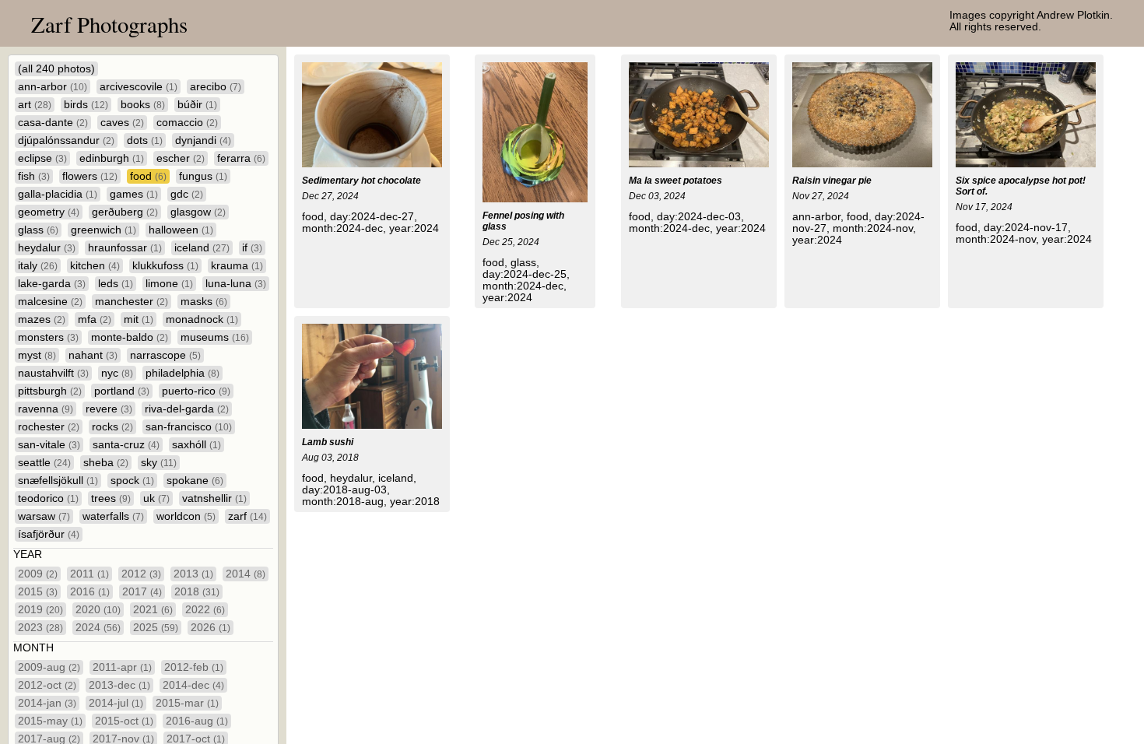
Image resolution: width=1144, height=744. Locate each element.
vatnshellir (214, 498)
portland (121, 391)
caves (122, 122)
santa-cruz (126, 445)
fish (34, 176)
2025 (155, 627)
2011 (89, 574)
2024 (98, 627)
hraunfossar (125, 248)
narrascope (165, 355)
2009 (38, 574)
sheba (105, 463)
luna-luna (235, 284)
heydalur (46, 248)
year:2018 (415, 501)
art (34, 105)
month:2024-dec (342, 228)
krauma (237, 266)
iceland (202, 248)
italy (38, 266)
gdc (186, 194)
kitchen (95, 266)
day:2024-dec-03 (699, 217)
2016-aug (197, 721)
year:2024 (414, 228)
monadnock (202, 319)
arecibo (215, 87)
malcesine (50, 301)
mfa (94, 319)
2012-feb (193, 667)
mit (138, 319)
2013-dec (119, 685)
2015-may (50, 721)
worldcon (186, 516)
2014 (245, 574)
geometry (48, 212)
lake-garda (52, 284)
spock (132, 480)
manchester (131, 301)
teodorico (48, 498)
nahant (93, 355)
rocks (112, 427)
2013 (193, 574)
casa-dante (53, 122)
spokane (195, 480)
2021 (153, 610)
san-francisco (189, 427)
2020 (98, 610)
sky (159, 463)
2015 (38, 592)
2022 (205, 610)
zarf (247, 516)
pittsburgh (50, 391)
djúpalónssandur (66, 140)
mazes (41, 319)
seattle (44, 463)
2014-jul (116, 703)
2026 (210, 627)
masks (204, 301)
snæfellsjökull (58, 480)
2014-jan (47, 703)
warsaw (44, 516)
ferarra (241, 158)
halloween (181, 230)
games (134, 194)
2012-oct (47, 685)
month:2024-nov (873, 228)
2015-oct (124, 721)
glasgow (198, 212)
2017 (142, 592)
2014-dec (193, 685)
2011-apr (122, 667)
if (252, 248)
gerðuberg (125, 212)
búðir (197, 105)
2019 (40, 610)
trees (111, 498)
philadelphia (182, 373)
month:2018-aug (343, 501)
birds (86, 105)
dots (145, 140)
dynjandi (203, 140)
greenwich (103, 230)
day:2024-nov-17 (1026, 227)
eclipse (42, 158)
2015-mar (187, 703)
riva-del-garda (187, 409)
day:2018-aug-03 (344, 490)
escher (180, 158)
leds (115, 284)
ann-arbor (52, 87)
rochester (48, 427)
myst (37, 355)
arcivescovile (138, 87)
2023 (40, 627)
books (143, 105)
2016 (90, 592)
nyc (117, 373)
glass (38, 230)
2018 (196, 592)
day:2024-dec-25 (525, 274)
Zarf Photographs (109, 24)
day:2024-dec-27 (372, 217)
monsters (48, 337)
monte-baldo (129, 337)
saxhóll (196, 445)
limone (169, 284)
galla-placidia (57, 194)
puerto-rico (196, 391)
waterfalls (113, 516)
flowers (90, 176)
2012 (141, 574)
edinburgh (111, 158)
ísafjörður (48, 534)
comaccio (187, 122)
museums (215, 337)
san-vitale (49, 445)
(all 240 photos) (56, 69)
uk (156, 498)
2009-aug (49, 667)
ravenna (45, 409)
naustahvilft (53, 373)
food (148, 176)
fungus (203, 176)
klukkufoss (165, 266)
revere (109, 409)
